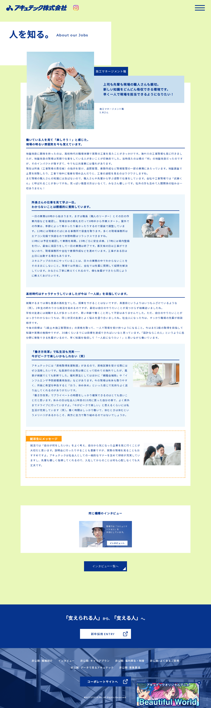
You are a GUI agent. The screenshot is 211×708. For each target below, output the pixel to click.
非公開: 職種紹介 (42, 660)
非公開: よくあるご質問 (164, 660)
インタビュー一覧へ (105, 566)
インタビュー (66, 660)
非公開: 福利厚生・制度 (130, 660)
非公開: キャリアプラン (95, 660)
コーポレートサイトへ (102, 682)
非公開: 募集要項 (129, 667)
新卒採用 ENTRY (103, 634)
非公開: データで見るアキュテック (92, 667)
